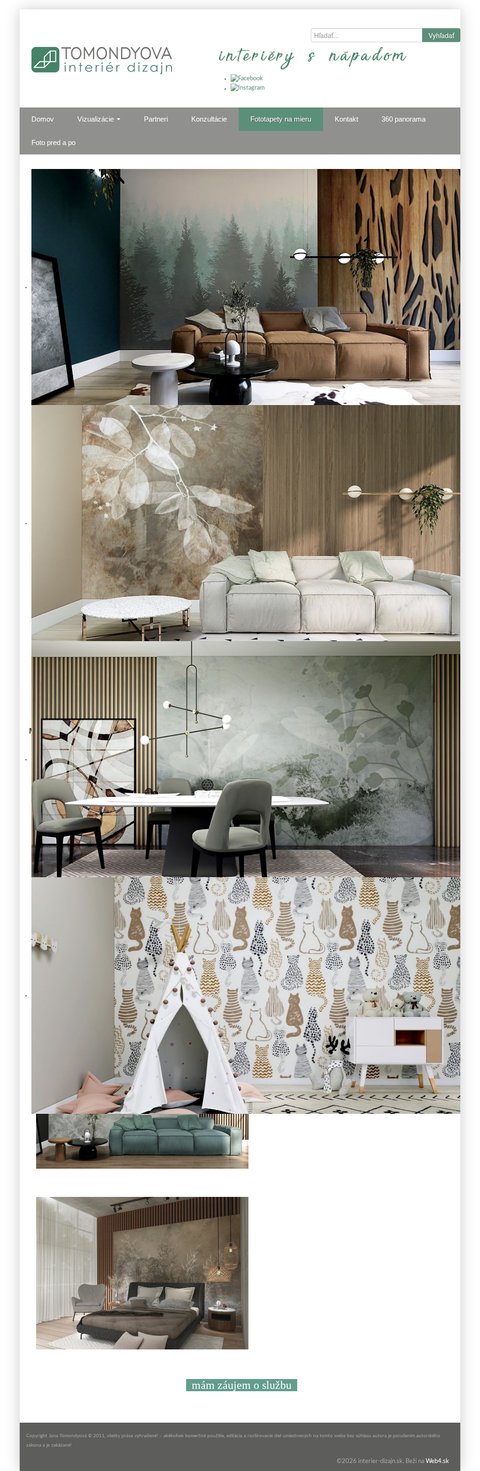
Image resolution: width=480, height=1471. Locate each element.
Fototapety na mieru (280, 119)
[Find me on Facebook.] (247, 79)
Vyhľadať (441, 35)
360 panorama (404, 119)
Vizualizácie (96, 119)
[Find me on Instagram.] (248, 88)
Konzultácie (209, 119)
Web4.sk (437, 1461)
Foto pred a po (53, 142)
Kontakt (346, 119)
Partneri (156, 119)
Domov (42, 119)
